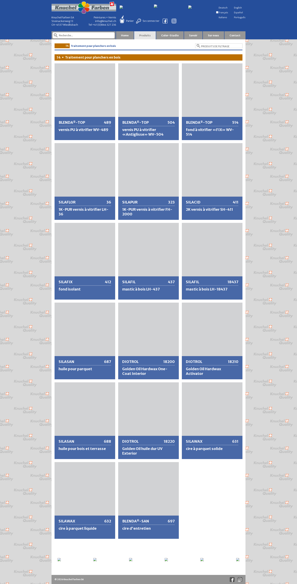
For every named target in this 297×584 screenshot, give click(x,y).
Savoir (193, 35)
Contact (235, 35)
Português (239, 17)
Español (238, 12)
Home (125, 35)
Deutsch (222, 7)
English (238, 7)
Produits (145, 35)
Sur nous (213, 35)
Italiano (222, 17)
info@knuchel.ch (105, 21)
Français (223, 12)
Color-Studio (170, 35)
